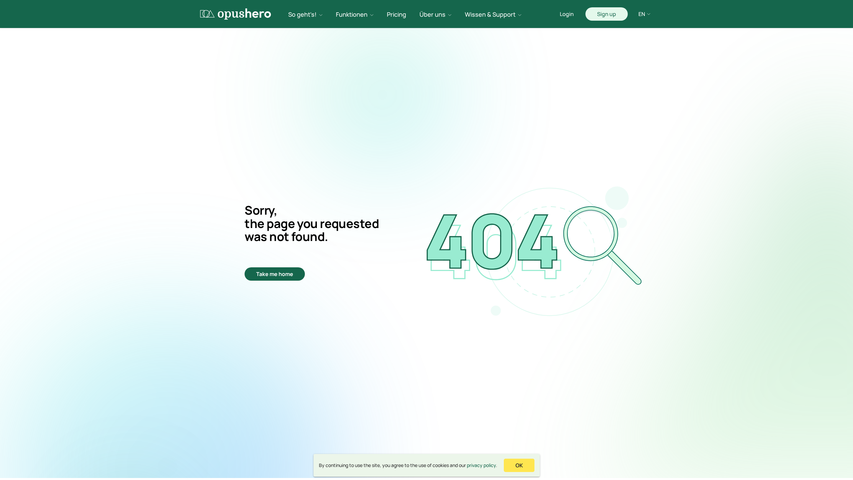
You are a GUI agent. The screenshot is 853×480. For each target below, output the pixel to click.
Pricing (396, 14)
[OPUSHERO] (236, 14)
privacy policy (481, 465)
